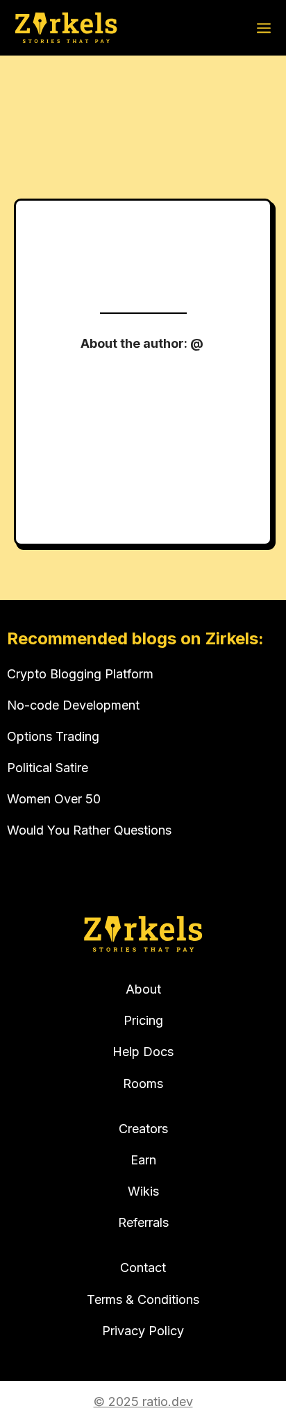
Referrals (143, 1222)
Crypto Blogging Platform (80, 674)
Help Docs (143, 1051)
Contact (143, 1267)
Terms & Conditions (143, 1299)
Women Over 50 (54, 799)
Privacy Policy (143, 1330)
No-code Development (73, 705)
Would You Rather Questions (89, 830)
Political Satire (47, 767)
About (143, 989)
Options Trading (53, 736)
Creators (143, 1128)
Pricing (143, 1020)
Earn (143, 1160)
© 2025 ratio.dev (143, 1401)
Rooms (143, 1083)
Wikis (143, 1191)
